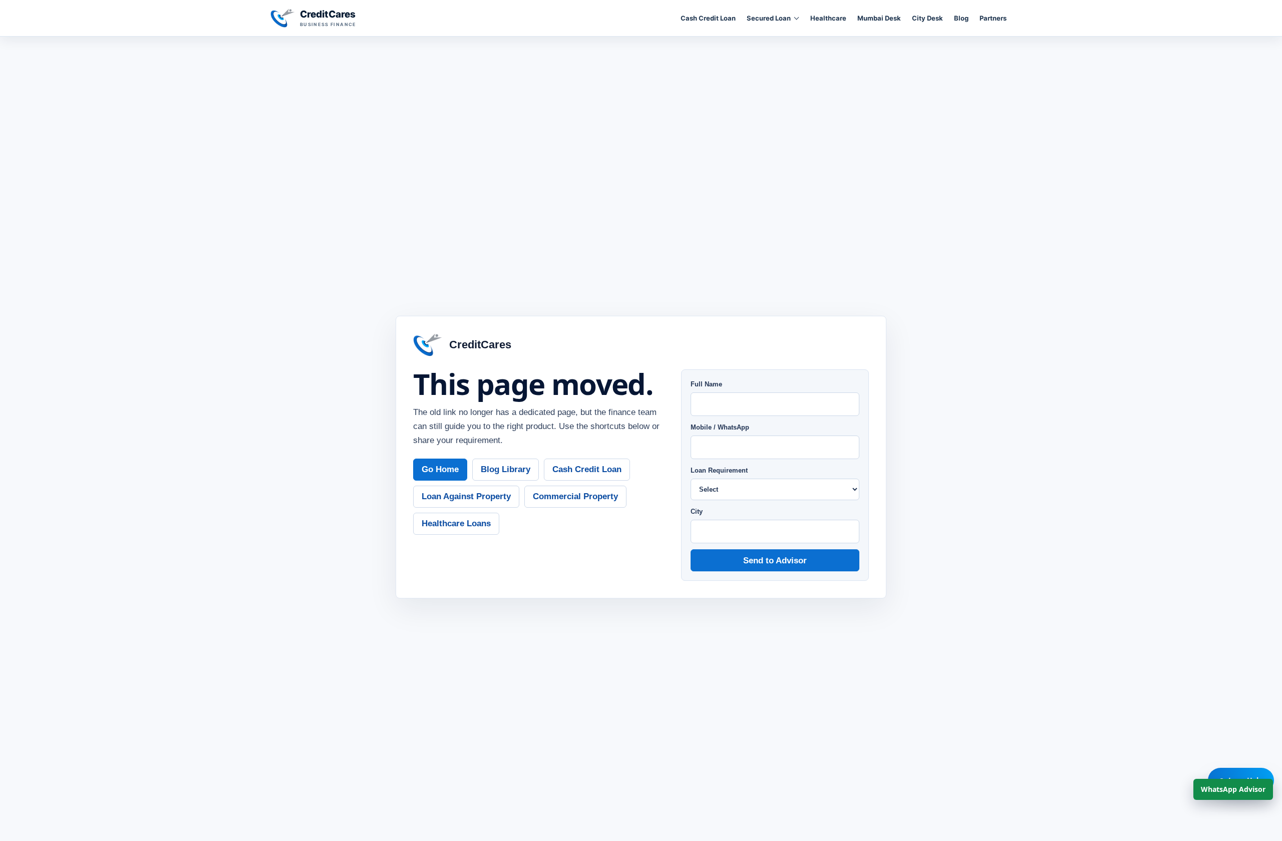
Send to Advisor (775, 560)
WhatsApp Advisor (1233, 789)
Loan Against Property (466, 496)
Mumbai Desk (879, 18)
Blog (961, 18)
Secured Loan (769, 18)
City (697, 511)
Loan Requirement (719, 470)
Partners (993, 18)
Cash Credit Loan (708, 18)
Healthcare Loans (456, 523)
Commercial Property (575, 496)
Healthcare (828, 18)
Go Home (440, 469)
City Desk (927, 18)
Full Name (706, 384)
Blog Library (505, 469)
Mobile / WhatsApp (720, 427)
